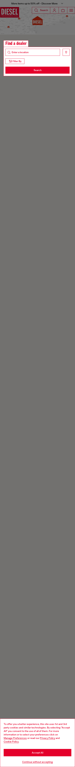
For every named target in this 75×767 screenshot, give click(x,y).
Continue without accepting (37, 762)
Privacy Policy (47, 738)
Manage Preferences (15, 738)
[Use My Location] (66, 52)
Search (38, 70)
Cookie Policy (11, 741)
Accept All (37, 752)
